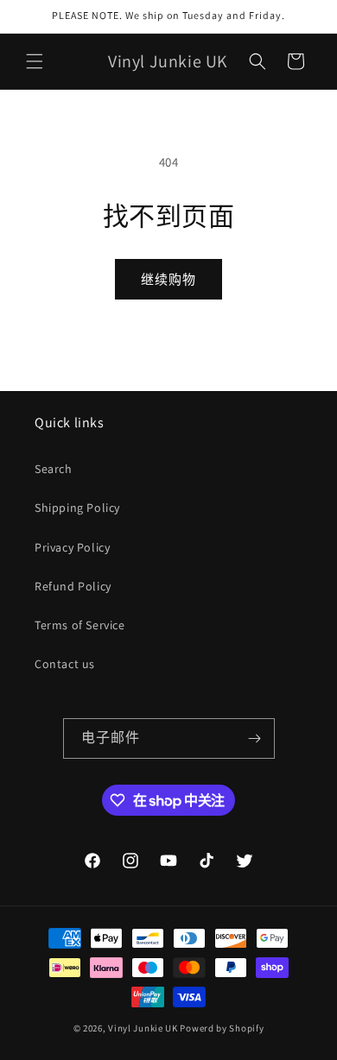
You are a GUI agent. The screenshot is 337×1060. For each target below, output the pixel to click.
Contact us (65, 664)
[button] (35, 61)
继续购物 (168, 279)
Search (54, 468)
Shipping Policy (77, 507)
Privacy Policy (72, 547)
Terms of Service (80, 625)
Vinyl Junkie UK (143, 1028)
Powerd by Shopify (222, 1028)
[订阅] (255, 738)
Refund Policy (73, 586)
